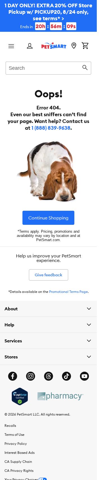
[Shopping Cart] (85, 46)
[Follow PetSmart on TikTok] (66, 376)
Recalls (10, 425)
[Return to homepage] (54, 45)
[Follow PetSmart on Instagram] (30, 376)
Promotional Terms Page (68, 292)
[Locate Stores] (73, 46)
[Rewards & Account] (29, 46)
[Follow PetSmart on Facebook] (12, 376)
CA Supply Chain (18, 461)
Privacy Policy (15, 443)
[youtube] (84, 376)
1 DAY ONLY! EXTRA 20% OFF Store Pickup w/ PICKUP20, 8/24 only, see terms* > (48, 16)
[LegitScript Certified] (20, 396)
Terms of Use (14, 434)
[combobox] (48, 67)
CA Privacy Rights (18, 470)
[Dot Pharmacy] (60, 396)
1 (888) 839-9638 (50, 128)
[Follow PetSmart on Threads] (48, 376)
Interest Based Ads (19, 452)
